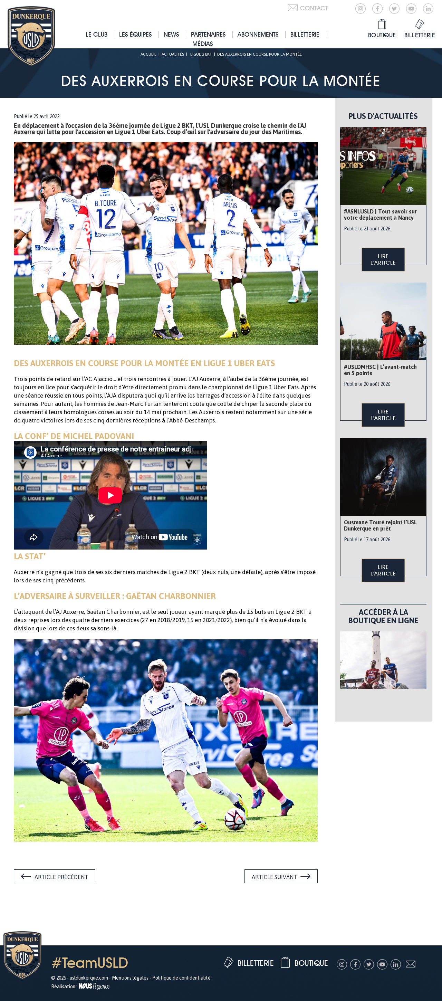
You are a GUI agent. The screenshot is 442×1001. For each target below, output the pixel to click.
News (171, 34)
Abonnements (258, 34)
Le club (96, 34)
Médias (202, 43)
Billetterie (304, 34)
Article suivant (274, 877)
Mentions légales (130, 978)
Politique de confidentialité (181, 978)
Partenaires (208, 34)
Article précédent (61, 877)
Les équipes (135, 34)
